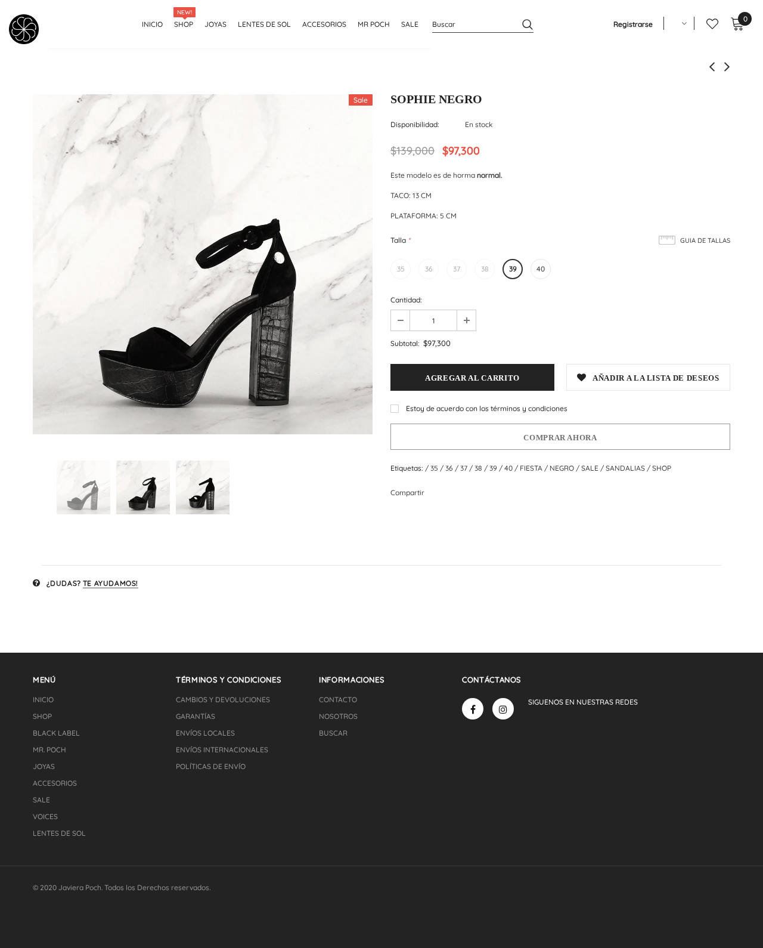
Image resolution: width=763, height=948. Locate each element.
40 (540, 268)
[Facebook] (472, 709)
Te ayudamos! (110, 583)
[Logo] (28, 29)
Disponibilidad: (414, 124)
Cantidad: (406, 299)
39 (513, 268)
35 (401, 268)
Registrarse (633, 24)
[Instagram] (503, 709)
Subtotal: (405, 343)
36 (429, 268)
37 (456, 268)
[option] (203, 264)
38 (485, 268)
